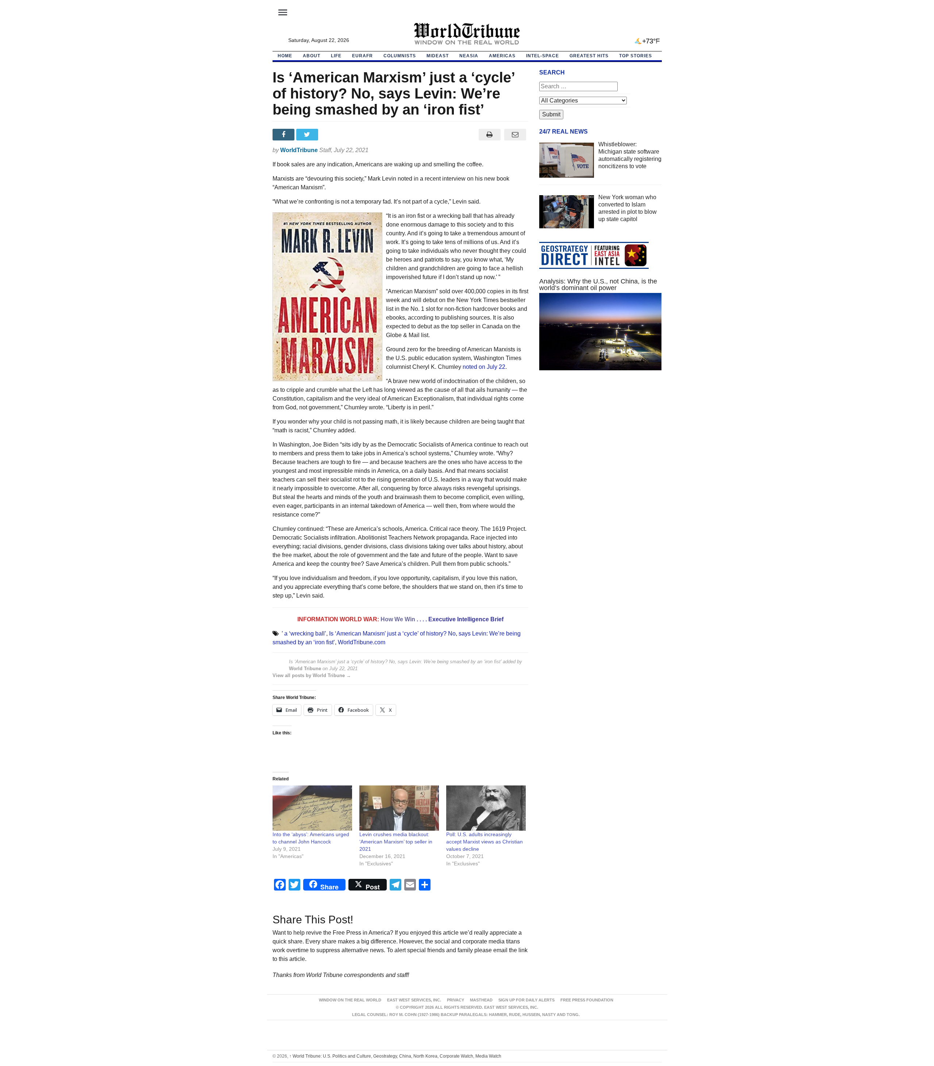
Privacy (455, 1000)
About (311, 55)
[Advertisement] (600, 445)
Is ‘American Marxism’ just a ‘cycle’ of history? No (392, 633)
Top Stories (635, 55)
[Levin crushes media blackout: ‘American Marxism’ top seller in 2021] (399, 808)
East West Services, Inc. (414, 1000)
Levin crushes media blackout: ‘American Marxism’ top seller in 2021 (395, 841)
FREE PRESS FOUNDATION (586, 1000)
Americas (502, 55)
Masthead (481, 1000)
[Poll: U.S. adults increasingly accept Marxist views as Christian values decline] (486, 808)
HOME (285, 55)
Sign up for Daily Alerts (526, 1000)
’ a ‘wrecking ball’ (304, 633)
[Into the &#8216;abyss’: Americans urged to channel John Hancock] (312, 808)
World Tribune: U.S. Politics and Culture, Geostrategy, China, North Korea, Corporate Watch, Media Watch (395, 1056)
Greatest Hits (589, 55)
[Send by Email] (515, 134)
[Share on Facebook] (284, 134)
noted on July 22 (484, 367)
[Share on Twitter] (308, 134)
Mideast (438, 55)
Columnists (399, 55)
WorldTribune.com (361, 642)
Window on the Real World (350, 1000)
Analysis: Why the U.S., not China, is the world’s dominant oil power (598, 284)
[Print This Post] (489, 134)
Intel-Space (542, 55)
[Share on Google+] (332, 134)
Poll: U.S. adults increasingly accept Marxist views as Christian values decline (484, 841)
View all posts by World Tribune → (312, 675)
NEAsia (468, 55)
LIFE (336, 55)
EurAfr (362, 55)
